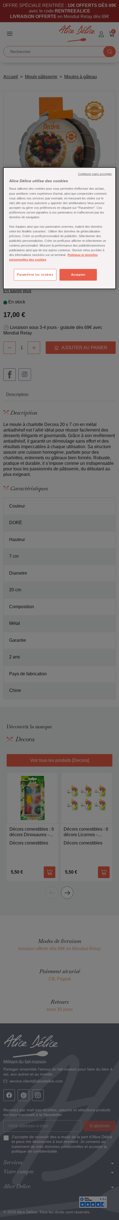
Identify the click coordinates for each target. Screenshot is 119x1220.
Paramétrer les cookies (35, 274)
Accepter (78, 274)
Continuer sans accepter (95, 174)
